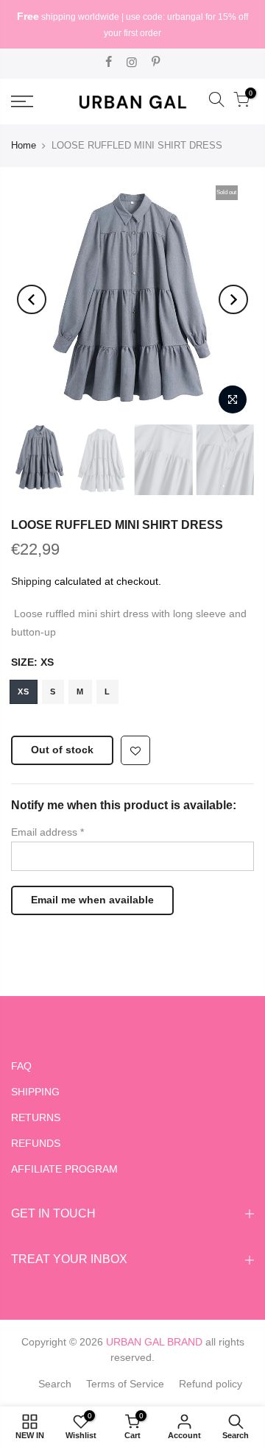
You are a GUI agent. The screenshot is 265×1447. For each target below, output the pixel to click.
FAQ (21, 1066)
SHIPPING (35, 1092)
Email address (47, 832)
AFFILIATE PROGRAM (64, 1169)
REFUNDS (35, 1143)
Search (54, 1384)
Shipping (31, 581)
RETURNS (35, 1117)
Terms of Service (125, 1384)
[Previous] (31, 299)
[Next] (233, 299)
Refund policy (210, 1384)
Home (23, 145)
